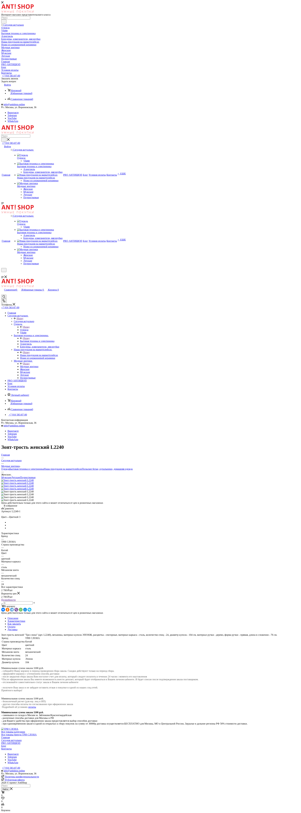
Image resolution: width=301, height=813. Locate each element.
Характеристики (16, 621)
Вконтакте (13, 112)
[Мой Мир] (25, 610)
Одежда (24, 329)
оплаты (32, 707)
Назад (20, 318)
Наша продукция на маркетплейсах (39, 355)
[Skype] (29, 610)
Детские (15, 477)
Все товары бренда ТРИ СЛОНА (19, 734)
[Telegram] (12, 610)
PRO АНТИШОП (10, 743)
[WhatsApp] (21, 610)
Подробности (8, 599)
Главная (5, 737)
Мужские (6, 477)
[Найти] (3, 21)
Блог (3, 746)
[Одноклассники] (7, 610)
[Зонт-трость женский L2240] (17, 480)
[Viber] (16, 610)
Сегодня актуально (24, 321)
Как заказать (14, 623)
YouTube (12, 118)
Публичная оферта (15, 779)
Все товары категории (13, 731)
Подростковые (28, 477)
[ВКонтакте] (3, 610)
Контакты (6, 748)
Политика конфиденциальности (22, 776)
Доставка (12, 629)
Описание (13, 618)
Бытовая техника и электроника (37, 341)
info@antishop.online (14, 104)
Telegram (12, 115)
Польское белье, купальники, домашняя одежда (107, 469)
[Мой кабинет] (2, 274)
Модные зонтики (29, 366)
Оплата (11, 626)
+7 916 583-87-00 (11, 75)
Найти (5, 789)
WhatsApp (13, 121)
